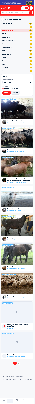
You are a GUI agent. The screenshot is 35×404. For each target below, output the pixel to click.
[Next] (31, 108)
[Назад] (2, 19)
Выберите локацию (7, 79)
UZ (23, 8)
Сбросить (15, 93)
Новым (6, 88)
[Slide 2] (17, 117)
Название (15, 88)
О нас (2, 379)
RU (26, 8)
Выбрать (6, 93)
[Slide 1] (16, 117)
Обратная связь (28, 379)
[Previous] (3, 108)
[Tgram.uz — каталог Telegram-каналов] (17, 2)
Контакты (8, 379)
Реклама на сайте (17, 379)
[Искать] (30, 12)
